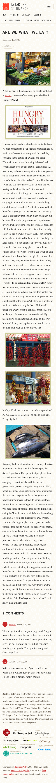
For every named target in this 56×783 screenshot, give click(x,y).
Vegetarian (27, 20)
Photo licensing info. (20, 770)
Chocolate (26, 14)
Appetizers (15, 14)
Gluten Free (7, 20)
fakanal (12, 624)
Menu (49, 6)
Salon (8, 95)
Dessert (37, 14)
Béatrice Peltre (21, 766)
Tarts (17, 20)
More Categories (41, 20)
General (8, 46)
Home (4, 14)
